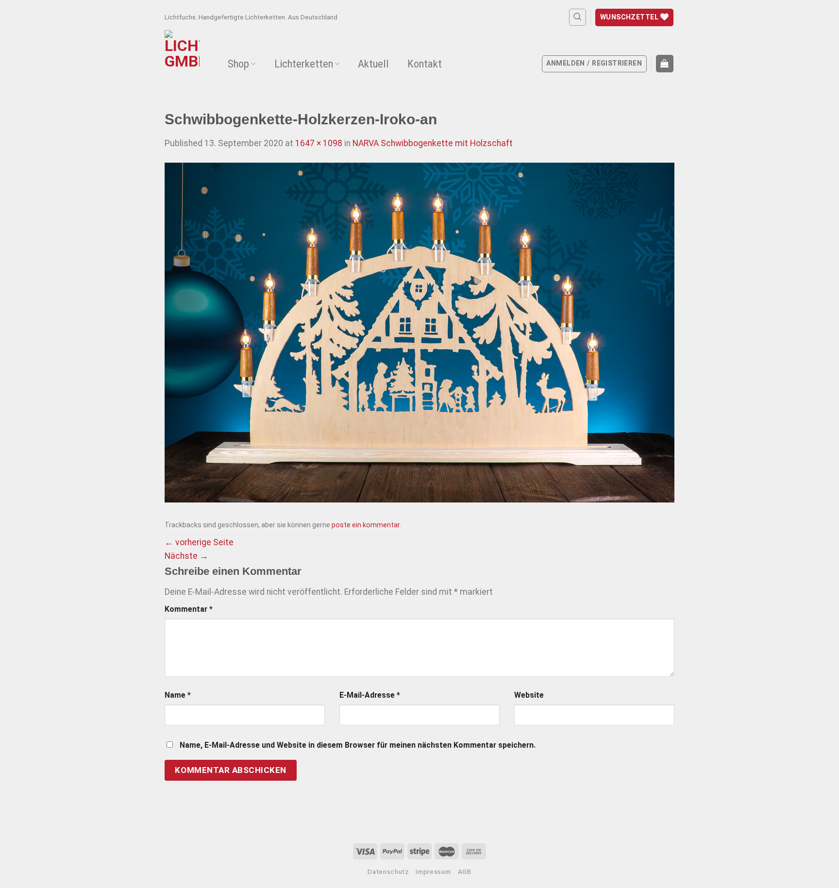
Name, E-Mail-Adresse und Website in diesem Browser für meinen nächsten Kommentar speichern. (358, 745)
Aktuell (373, 63)
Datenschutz (388, 871)
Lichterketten (303, 63)
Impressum (433, 871)
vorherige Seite (199, 542)
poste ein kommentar (366, 525)
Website (529, 695)
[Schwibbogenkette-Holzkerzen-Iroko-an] (419, 332)
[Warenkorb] (664, 63)
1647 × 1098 (318, 143)
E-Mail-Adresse (369, 695)
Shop (238, 63)
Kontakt (424, 63)
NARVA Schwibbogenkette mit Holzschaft (432, 143)
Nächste (186, 556)
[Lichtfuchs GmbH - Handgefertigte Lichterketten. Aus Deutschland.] (184, 61)
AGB (464, 871)
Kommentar (189, 609)
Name (178, 695)
